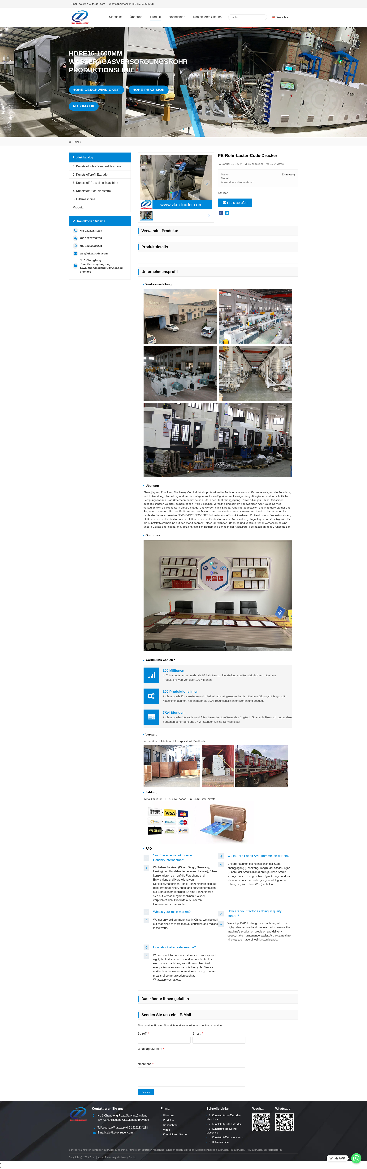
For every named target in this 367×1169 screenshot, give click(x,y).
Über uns (136, 17)
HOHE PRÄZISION (148, 90)
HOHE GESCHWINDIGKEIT (96, 90)
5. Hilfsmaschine (84, 199)
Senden (145, 1092)
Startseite (115, 17)
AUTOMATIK (84, 106)
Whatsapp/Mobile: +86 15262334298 (131, 3)
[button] (183, 129)
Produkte (167, 1120)
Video (165, 1129)
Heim (76, 141)
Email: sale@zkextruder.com (88, 3)
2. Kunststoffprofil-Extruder (91, 174)
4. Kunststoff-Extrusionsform (92, 191)
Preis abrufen (237, 203)
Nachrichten (177, 17)
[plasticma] (80, 17)
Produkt (155, 17)
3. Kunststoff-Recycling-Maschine (95, 182)
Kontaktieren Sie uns (207, 17)
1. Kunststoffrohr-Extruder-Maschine (97, 166)
